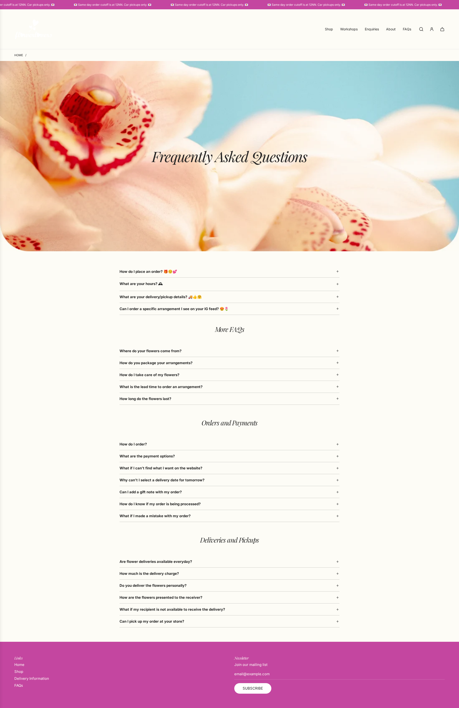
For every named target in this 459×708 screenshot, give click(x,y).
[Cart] (442, 29)
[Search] (421, 29)
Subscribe (253, 688)
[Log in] (431, 29)
